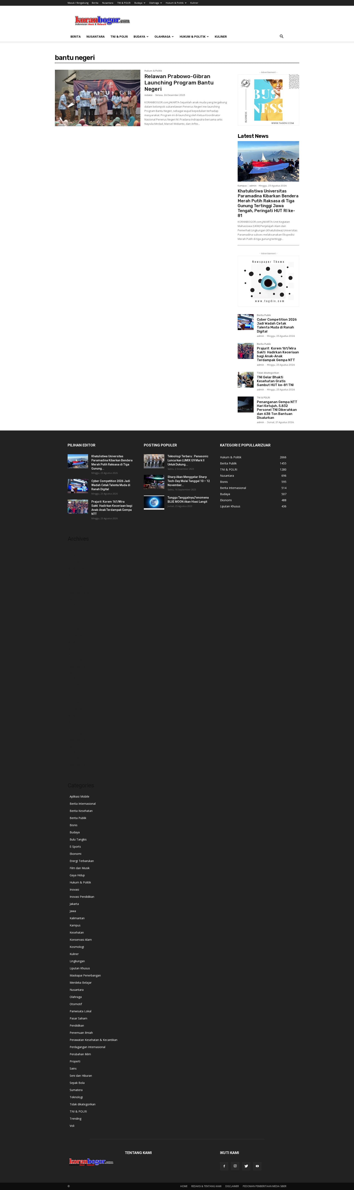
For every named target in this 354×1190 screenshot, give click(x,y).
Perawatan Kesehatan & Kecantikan (93, 1040)
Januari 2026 (76, 568)
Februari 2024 (77, 709)
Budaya (138, 2)
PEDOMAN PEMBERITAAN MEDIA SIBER (264, 1186)
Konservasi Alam (81, 940)
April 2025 (74, 623)
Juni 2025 (74, 611)
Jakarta (74, 904)
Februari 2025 (77, 636)
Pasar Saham (78, 1018)
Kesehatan (77, 932)
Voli (72, 1126)
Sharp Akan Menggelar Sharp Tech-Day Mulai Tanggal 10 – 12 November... (189, 481)
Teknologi (76, 1097)
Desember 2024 (78, 648)
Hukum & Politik (175, 2)
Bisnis (73, 825)
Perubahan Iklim (80, 1054)
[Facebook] (224, 1166)
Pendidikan (77, 1025)
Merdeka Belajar (81, 982)
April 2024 (74, 697)
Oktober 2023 (77, 734)
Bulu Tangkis (78, 839)
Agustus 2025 (77, 599)
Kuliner (194, 2)
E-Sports (75, 846)
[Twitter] (246, 1166)
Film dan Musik (80, 868)
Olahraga (154, 2)
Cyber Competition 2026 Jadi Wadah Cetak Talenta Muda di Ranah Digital (277, 325)
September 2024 (79, 666)
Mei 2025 (74, 617)
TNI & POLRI (123, 2)
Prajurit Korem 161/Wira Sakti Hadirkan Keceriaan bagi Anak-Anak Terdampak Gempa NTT (278, 354)
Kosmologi (77, 947)
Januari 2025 (76, 642)
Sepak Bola (77, 1083)
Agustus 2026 (77, 550)
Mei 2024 (74, 691)
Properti (75, 1061)
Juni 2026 (74, 562)
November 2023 (78, 728)
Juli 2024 (73, 679)
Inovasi (74, 889)
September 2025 (79, 593)
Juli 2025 (73, 605)
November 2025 (78, 580)
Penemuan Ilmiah (81, 1033)
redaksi (148, 95)
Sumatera (76, 1090)
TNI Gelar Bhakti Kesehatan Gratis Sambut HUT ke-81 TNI (275, 381)
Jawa (73, 911)
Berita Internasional (83, 804)
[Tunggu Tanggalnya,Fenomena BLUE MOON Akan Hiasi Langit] (154, 503)
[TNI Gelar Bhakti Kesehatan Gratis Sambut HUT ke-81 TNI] (246, 380)
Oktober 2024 (77, 660)
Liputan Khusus (80, 968)
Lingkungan (77, 961)
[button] (281, 37)
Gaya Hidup (77, 875)
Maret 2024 (75, 703)
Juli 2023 (73, 752)
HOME (183, 1186)
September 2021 (79, 764)
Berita (95, 2)
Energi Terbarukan (82, 861)
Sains (73, 1068)
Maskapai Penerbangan (85, 975)
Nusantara (107, 2)
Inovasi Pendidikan (82, 897)
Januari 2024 (76, 715)
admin (252, 185)
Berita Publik (264, 315)
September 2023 (79, 740)
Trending (75, 1118)
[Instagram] (235, 1166)
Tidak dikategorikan (268, 373)
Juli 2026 (73, 556)
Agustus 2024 (77, 672)
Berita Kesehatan (81, 811)
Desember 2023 (78, 722)
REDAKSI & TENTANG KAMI (206, 1186)
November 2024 (78, 654)
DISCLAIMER (232, 1186)
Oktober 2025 (77, 587)
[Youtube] (257, 1166)
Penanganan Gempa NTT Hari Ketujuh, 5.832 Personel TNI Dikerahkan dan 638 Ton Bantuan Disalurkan (277, 410)
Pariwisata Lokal (80, 1011)
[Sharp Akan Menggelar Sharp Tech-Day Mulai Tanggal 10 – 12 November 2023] (154, 482)
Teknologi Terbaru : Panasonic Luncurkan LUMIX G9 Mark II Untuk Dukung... (188, 460)
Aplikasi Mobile (79, 796)
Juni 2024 (74, 685)
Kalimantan (77, 918)
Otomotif (76, 1004)
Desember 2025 (78, 574)
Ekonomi (75, 854)
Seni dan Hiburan (81, 1076)
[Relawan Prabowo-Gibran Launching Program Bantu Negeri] (97, 98)
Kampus (242, 186)
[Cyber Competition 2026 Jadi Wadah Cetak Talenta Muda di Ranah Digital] (246, 322)
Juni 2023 (74, 758)
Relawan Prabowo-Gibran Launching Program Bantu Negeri (179, 82)
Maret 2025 (75, 630)
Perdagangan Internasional (87, 1047)
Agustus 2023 (77, 746)
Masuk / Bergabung (78, 2)
